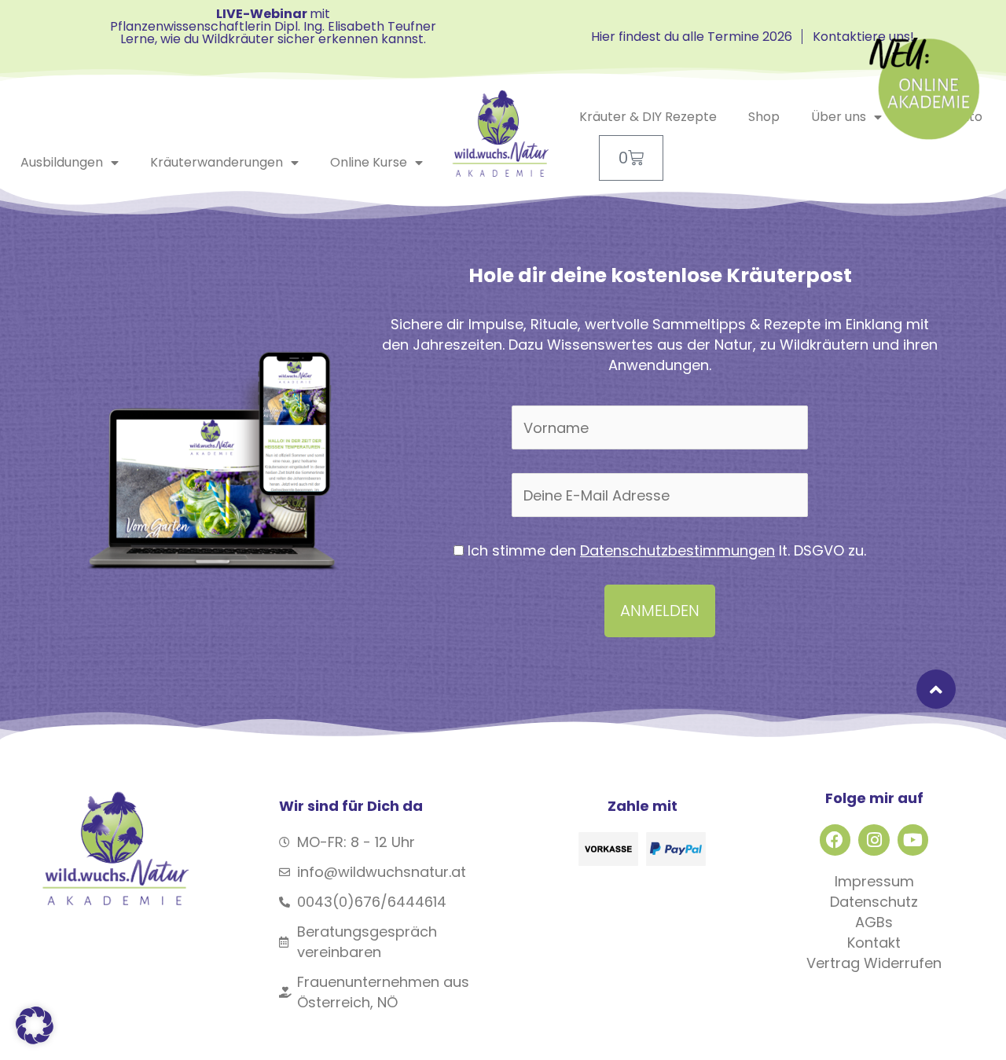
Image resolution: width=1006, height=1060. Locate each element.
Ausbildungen (61, 162)
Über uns (838, 117)
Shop (764, 117)
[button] (34, 1025)
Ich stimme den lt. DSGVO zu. (665, 550)
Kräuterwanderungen (216, 162)
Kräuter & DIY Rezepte (648, 117)
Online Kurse (368, 162)
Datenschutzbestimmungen (677, 550)
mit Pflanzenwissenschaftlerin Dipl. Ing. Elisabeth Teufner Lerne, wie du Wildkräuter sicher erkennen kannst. (273, 26)
